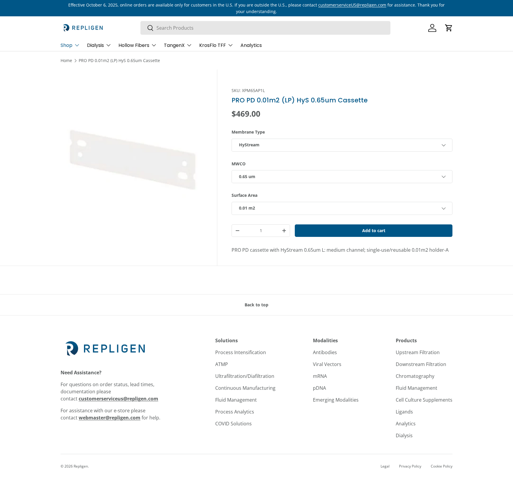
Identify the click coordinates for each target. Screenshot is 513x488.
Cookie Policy (441, 466)
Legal (385, 466)
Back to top (256, 305)
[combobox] (265, 28)
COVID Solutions (233, 423)
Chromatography (415, 376)
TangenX (174, 45)
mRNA (320, 376)
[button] (448, 27)
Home (66, 60)
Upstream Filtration (418, 352)
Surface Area (244, 195)
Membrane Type (248, 132)
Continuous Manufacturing (245, 388)
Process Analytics (234, 411)
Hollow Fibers (133, 45)
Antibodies (325, 352)
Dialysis (95, 45)
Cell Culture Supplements (424, 400)
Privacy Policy (410, 466)
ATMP (221, 364)
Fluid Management (236, 400)
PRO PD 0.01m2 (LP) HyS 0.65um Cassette (119, 60)
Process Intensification (240, 352)
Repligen (81, 466)
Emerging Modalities (336, 400)
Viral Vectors (327, 364)
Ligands (404, 411)
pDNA (319, 388)
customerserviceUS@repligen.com (352, 5)
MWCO (239, 164)
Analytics (251, 45)
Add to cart (373, 230)
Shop (66, 45)
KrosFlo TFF (212, 45)
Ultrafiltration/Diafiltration (244, 376)
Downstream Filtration (421, 364)
